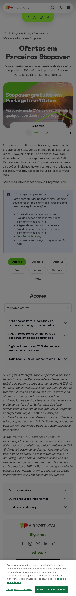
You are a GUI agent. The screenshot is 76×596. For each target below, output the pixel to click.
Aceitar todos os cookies (51, 589)
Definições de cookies (19, 589)
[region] (38, 578)
